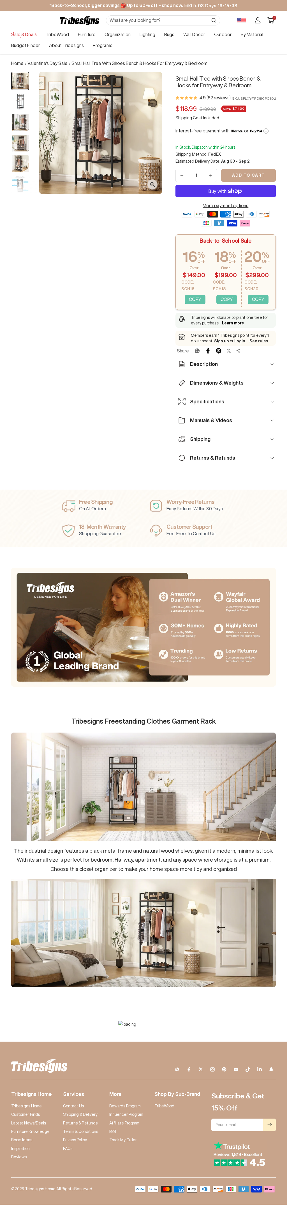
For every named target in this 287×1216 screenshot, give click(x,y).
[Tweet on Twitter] (228, 351)
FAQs (67, 1148)
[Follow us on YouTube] (236, 1069)
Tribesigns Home (26, 1106)
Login (239, 341)
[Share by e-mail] (238, 351)
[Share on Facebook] (208, 351)
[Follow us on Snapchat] (271, 1069)
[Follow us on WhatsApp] (177, 1069)
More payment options (225, 205)
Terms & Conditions (80, 1131)
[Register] (269, 1125)
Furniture (87, 34)
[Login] (258, 20)
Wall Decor (194, 34)
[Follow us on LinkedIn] (259, 1069)
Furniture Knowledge (30, 1131)
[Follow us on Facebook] (188, 1069)
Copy (195, 299)
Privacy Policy (75, 1140)
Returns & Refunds (80, 1123)
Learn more (233, 323)
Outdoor (223, 34)
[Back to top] (263, 1178)
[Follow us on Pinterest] (224, 1069)
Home (17, 63)
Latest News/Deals (28, 1123)
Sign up (221, 341)
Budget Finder (25, 45)
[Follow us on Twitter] (200, 1069)
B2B (112, 1131)
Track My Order (123, 1140)
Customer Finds (25, 1114)
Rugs (169, 34)
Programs (102, 45)
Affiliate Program (124, 1123)
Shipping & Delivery (80, 1114)
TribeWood (57, 34)
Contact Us (73, 1106)
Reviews (19, 1157)
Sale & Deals (24, 34)
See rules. (259, 341)
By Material (252, 34)
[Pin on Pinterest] (218, 351)
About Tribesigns (66, 45)
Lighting (147, 34)
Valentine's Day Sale (47, 63)
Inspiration (20, 1148)
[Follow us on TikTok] (247, 1069)
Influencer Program (126, 1114)
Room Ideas (21, 1140)
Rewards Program (125, 1106)
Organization (118, 34)
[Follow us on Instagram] (212, 1069)
